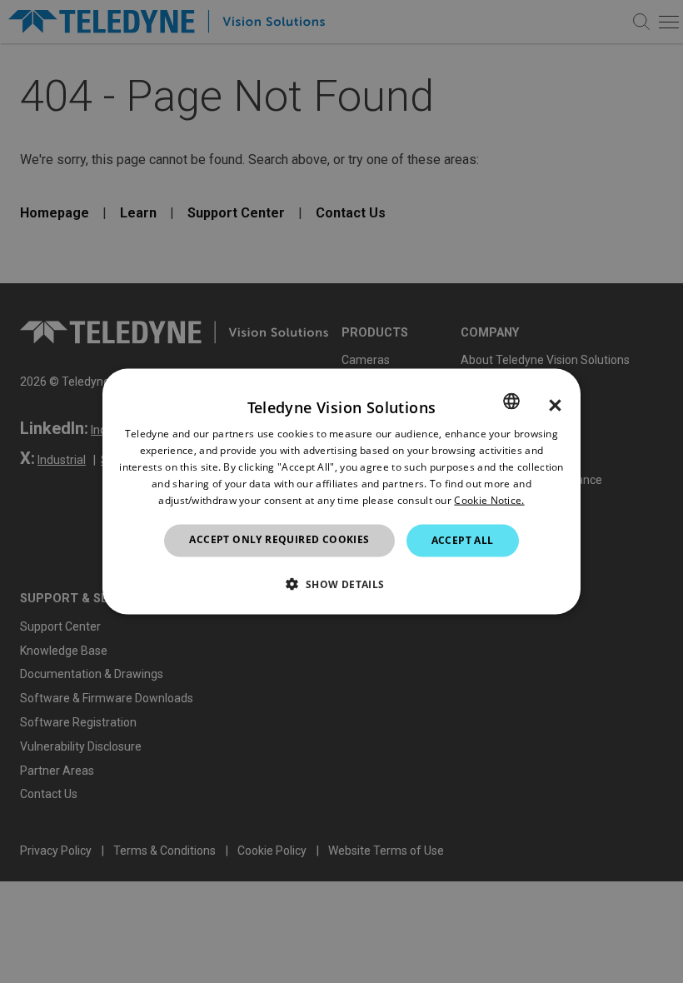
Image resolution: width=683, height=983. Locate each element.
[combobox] (511, 401)
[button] (341, 583)
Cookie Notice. (489, 499)
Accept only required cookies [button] (279, 539)
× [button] (555, 405)
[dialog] (341, 492)
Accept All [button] (462, 540)
